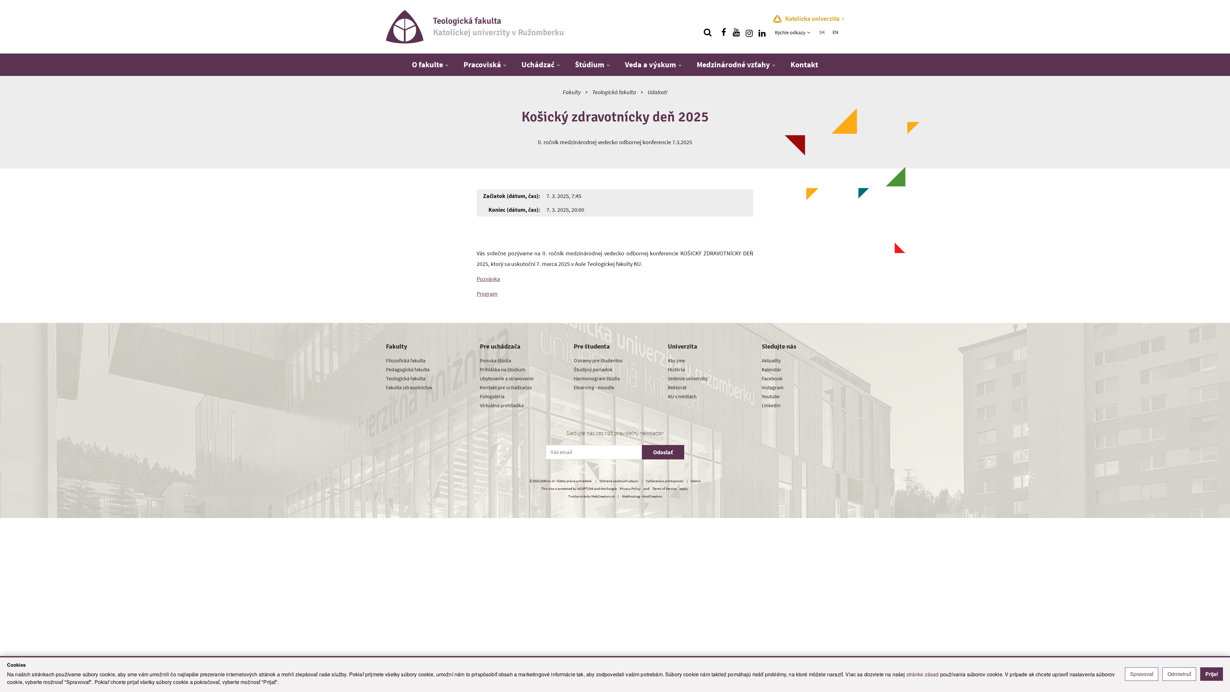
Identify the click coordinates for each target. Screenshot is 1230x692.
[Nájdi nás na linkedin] (762, 32)
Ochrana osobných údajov (619, 481)
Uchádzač (537, 65)
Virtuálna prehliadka (502, 405)
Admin (696, 481)
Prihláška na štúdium (502, 369)
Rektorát (677, 387)
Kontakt (804, 65)
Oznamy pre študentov (598, 360)
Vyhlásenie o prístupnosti (665, 481)
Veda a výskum (650, 65)
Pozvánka (488, 279)
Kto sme (676, 360)
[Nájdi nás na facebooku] (723, 32)
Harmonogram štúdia (597, 378)
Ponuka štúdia (495, 360)
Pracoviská (482, 65)
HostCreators (652, 496)
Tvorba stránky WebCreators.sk (591, 496)
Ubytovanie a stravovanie (507, 378)
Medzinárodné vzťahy (733, 65)
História (676, 369)
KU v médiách (682, 396)
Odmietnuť (1179, 674)
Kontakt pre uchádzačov (506, 387)
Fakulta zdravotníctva (409, 387)
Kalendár (771, 369)
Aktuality (771, 360)
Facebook (772, 378)
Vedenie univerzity (687, 378)
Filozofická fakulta (405, 360)
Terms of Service (664, 488)
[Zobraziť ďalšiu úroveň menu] (809, 32)
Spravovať (1141, 674)
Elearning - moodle (594, 387)
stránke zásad (922, 674)
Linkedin (771, 405)
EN (835, 32)
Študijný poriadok (593, 369)
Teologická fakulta (614, 92)
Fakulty (572, 92)
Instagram (772, 387)
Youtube (771, 396)
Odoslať (663, 452)
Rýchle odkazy (790, 32)
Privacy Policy (630, 488)
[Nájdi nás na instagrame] (749, 32)
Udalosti (657, 92)
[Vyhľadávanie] (707, 32)
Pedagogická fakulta (408, 369)
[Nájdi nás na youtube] (736, 32)
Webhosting (631, 496)
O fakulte (427, 65)
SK (822, 32)
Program (487, 293)
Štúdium (589, 65)
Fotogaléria (492, 396)
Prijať (1211, 674)
